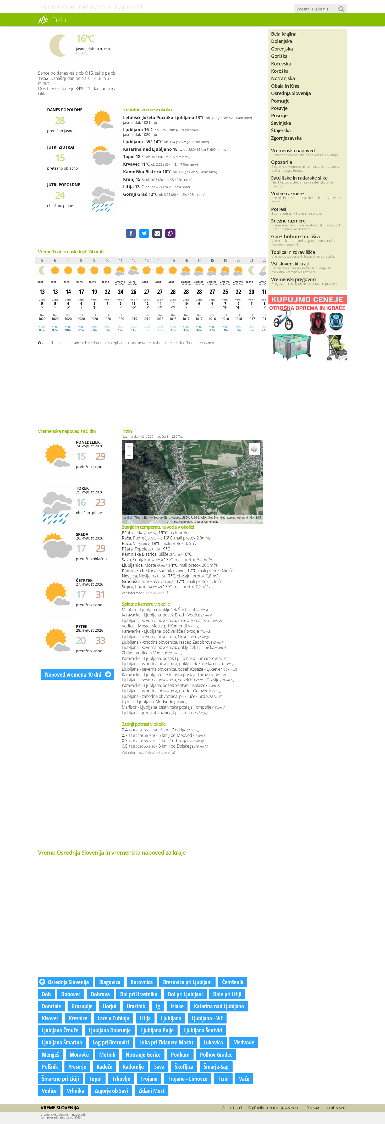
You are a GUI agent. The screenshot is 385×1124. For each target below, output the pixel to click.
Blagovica (109, 982)
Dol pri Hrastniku (138, 994)
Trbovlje (121, 1078)
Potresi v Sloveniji (158, 752)
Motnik (107, 1054)
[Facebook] (131, 233)
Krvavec (131, 164)
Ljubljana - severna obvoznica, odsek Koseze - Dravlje (178, 680)
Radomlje (133, 1066)
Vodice (49, 1090)
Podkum (180, 1054)
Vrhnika (75, 1090)
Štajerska (281, 130)
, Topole (146, 549)
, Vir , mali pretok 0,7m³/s (160, 543)
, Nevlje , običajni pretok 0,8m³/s (170, 576)
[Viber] (170, 233)
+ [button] (129, 447)
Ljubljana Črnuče (60, 1030)
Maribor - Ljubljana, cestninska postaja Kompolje (173, 707)
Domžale (51, 1006)
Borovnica (142, 982)
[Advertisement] (218, 65)
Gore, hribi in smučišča (295, 236)
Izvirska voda (155, 593)
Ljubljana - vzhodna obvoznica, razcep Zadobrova (172, 642)
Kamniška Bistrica (142, 172)
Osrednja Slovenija (68, 982)
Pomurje (280, 100)
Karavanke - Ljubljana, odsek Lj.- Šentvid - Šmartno (174, 658)
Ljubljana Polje (157, 1030)
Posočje (279, 115)
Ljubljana (133, 129)
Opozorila (281, 162)
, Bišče (157, 554)
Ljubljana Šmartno (62, 1042)
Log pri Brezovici (111, 1042)
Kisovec (50, 1018)
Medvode (243, 1042)
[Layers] (254, 449)
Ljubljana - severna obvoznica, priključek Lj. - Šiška (174, 647)
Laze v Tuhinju (113, 1018)
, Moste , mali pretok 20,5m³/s (170, 565)
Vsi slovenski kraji (290, 263)
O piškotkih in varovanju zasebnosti (274, 1107)
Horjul (109, 1006)
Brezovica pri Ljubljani (187, 982)
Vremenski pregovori (293, 279)
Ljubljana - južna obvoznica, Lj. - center (164, 712)
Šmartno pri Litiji (60, 1078)
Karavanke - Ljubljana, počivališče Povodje (166, 631)
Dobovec (70, 994)
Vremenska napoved (293, 150)
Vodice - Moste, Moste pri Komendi (160, 626)
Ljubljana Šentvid (203, 1030)
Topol (129, 156)
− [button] (129, 455)
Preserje (77, 1066)
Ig (158, 1006)
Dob (46, 994)
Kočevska (281, 63)
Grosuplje (82, 1006)
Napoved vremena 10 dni (73, 674)
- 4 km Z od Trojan (163, 740)
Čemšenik (232, 982)
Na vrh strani (335, 1107)
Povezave (313, 1107)
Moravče (79, 1054)
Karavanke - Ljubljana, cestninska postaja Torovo (174, 674)
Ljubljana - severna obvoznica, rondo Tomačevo (172, 620)
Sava (159, 1066)
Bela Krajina (283, 33)
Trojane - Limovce (187, 1078)
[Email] (157, 233)
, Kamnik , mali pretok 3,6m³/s (178, 570)
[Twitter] (144, 233)
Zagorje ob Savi (111, 1090)
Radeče (104, 1066)
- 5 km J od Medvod (164, 735)
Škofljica (184, 1066)
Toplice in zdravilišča (293, 252)
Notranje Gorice (143, 1054)
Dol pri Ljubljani (185, 994)
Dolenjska (281, 41)
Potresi (278, 209)
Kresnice (78, 1018)
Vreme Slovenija (60, 1107)
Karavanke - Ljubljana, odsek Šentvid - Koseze (171, 685)
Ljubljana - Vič (137, 141)
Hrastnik (136, 1006)
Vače (244, 1078)
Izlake (177, 1006)
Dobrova (100, 994)
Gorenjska (282, 48)
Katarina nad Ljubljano (147, 149)
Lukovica (213, 1042)
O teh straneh (232, 1107)
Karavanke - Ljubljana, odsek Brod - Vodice (167, 615)
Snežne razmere (288, 220)
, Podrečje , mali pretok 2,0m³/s (166, 538)
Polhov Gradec (216, 1054)
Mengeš (50, 1054)
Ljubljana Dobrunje (110, 1030)
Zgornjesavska (286, 138)
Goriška (279, 56)
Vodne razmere (287, 193)
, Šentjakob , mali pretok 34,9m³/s (167, 560)
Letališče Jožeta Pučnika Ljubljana (158, 117)
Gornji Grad (135, 194)
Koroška (280, 71)
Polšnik (50, 1066)
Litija (128, 187)
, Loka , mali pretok (156, 533)
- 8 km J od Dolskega (165, 746)
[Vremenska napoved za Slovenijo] (43, 23)
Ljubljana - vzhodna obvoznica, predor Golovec (171, 691)
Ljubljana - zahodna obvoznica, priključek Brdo (172, 696)
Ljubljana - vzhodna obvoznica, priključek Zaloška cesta (178, 663)
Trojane (149, 1078)
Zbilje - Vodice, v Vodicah (152, 653)
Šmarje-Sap (216, 1066)
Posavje (279, 108)
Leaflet (127, 517)
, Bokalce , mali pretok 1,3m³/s (172, 581)
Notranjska (283, 78)
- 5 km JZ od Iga (160, 730)
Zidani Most (151, 1090)
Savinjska (281, 123)
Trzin (223, 1078)
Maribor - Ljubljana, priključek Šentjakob (165, 610)
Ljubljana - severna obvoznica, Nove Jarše (165, 636)
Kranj (129, 179)
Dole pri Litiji (227, 994)
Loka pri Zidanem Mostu (166, 1042)
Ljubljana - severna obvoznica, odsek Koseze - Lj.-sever (179, 669)
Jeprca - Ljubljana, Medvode (154, 701)
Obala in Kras (285, 85)
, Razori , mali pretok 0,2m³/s (166, 586)
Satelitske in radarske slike (299, 177)
